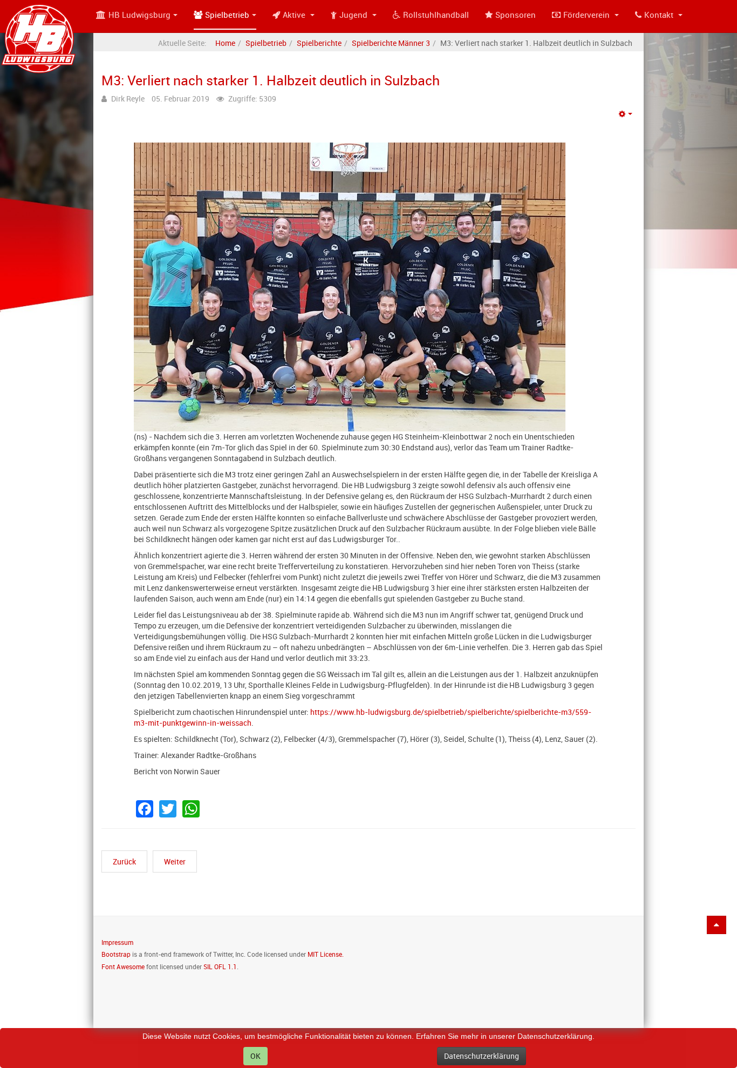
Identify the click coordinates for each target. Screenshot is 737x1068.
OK (255, 1056)
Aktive (295, 14)
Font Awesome (123, 966)
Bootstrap (116, 954)
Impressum (117, 942)
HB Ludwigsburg (139, 14)
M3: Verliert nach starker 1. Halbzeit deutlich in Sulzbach (270, 80)
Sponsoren (515, 14)
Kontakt (659, 14)
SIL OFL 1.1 (220, 966)
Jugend (354, 14)
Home (225, 43)
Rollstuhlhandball (436, 14)
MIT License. (326, 954)
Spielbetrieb (227, 14)
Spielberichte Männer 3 (391, 43)
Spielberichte (319, 43)
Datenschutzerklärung (481, 1056)
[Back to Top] (716, 925)
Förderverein (587, 14)
